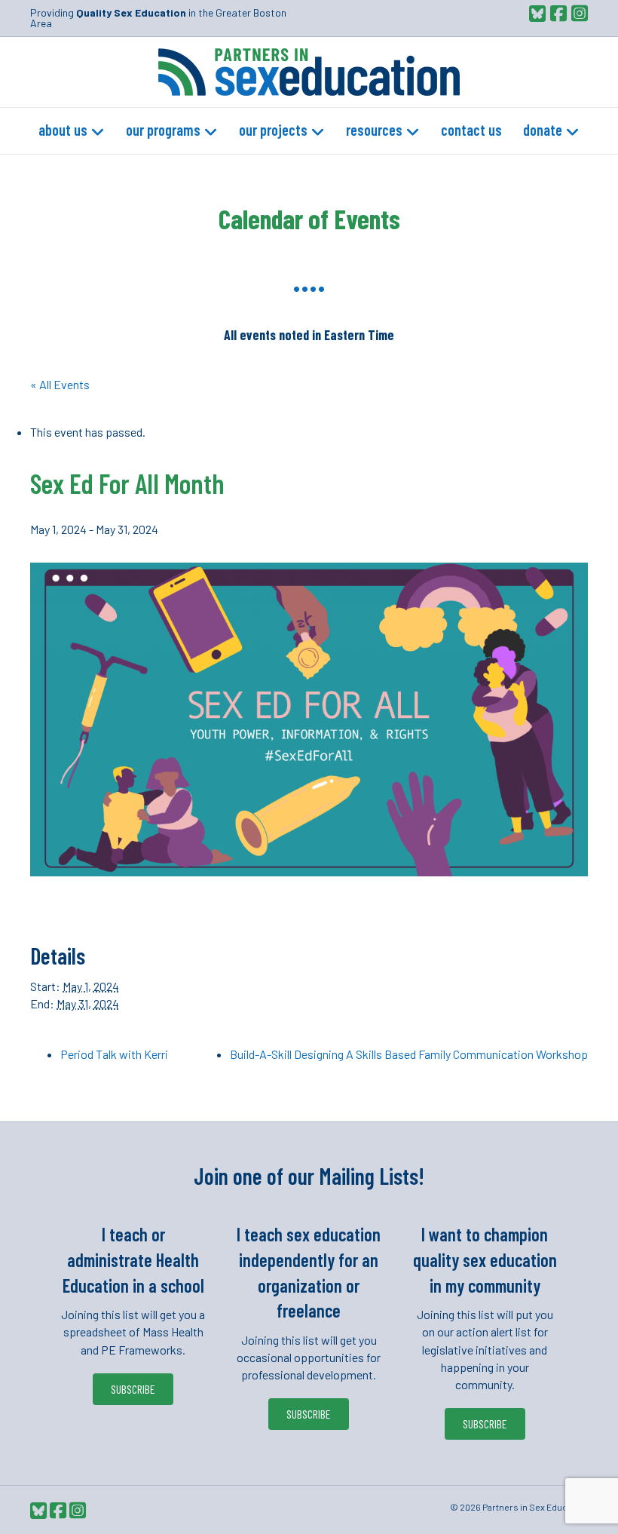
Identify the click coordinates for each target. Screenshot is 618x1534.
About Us (62, 130)
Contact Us (471, 130)
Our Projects (273, 130)
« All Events (60, 384)
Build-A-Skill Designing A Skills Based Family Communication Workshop (409, 1054)
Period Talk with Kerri (114, 1054)
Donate (542, 130)
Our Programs (163, 130)
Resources (374, 130)
